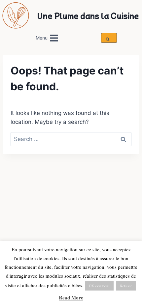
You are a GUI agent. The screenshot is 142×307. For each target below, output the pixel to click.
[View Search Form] (109, 38)
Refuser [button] (126, 285)
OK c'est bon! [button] (99, 285)
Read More (71, 297)
